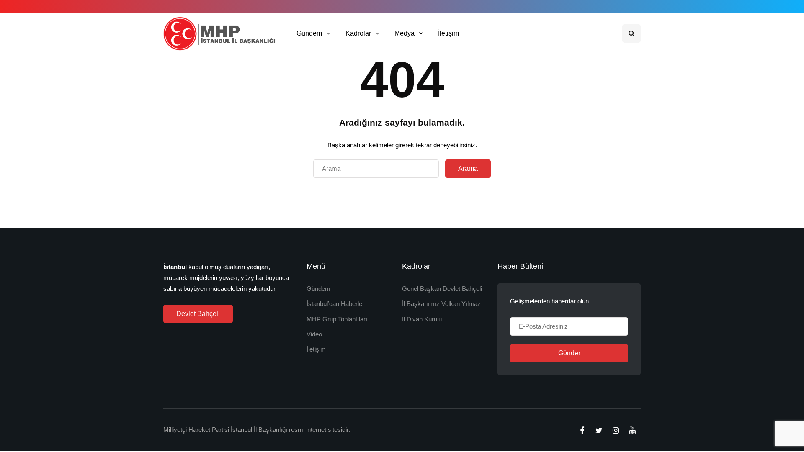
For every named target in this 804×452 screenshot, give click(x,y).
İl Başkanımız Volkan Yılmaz (441, 303)
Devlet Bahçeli (198, 313)
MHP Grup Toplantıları (337, 319)
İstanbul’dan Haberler (335, 303)
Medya (404, 33)
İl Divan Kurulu (422, 319)
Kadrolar (358, 33)
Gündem (309, 33)
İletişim (448, 33)
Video (314, 334)
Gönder (569, 353)
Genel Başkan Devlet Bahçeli (442, 288)
